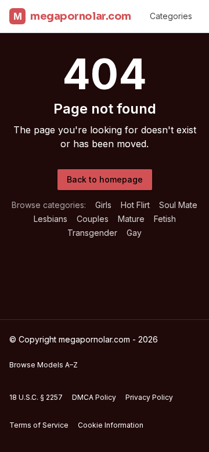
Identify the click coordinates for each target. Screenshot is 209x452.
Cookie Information (110, 425)
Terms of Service (39, 425)
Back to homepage (105, 179)
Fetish (165, 219)
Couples (93, 219)
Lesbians (50, 219)
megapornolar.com (72, 16)
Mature (131, 219)
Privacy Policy (149, 397)
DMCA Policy (94, 397)
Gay (134, 233)
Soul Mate (178, 205)
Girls (103, 205)
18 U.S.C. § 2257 (36, 397)
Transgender (92, 233)
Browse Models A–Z (43, 364)
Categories (171, 16)
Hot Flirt (135, 205)
